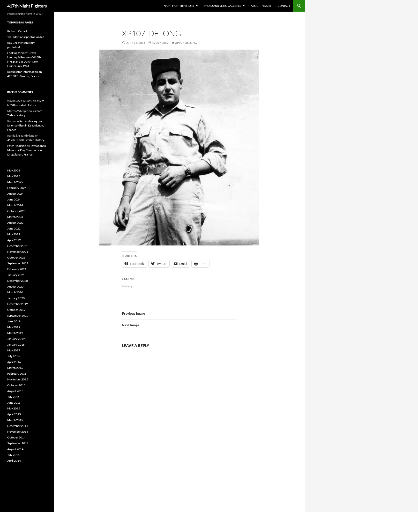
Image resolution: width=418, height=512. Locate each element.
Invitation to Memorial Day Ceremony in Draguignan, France (26, 150)
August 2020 (15, 286)
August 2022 (15, 222)
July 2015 (13, 397)
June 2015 (14, 402)
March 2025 (15, 182)
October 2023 (16, 211)
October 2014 (16, 437)
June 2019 (14, 321)
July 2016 (13, 356)
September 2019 (17, 315)
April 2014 (14, 460)
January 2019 (16, 339)
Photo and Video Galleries (222, 5)
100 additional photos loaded (25, 37)
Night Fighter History (179, 5)
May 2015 (13, 408)
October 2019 (16, 310)
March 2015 (15, 420)
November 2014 (17, 431)
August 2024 (15, 193)
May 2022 (13, 234)
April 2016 (14, 362)
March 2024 (15, 205)
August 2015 (15, 391)
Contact (284, 5)
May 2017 (13, 350)
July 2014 (13, 455)
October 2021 (16, 257)
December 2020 (17, 280)
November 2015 (17, 379)
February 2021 (16, 269)
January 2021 (16, 275)
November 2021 (17, 251)
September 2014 (17, 443)
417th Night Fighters (27, 5)
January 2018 (16, 344)
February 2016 (16, 373)
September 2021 (17, 263)
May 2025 (13, 176)
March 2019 (15, 333)
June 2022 (14, 228)
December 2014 (17, 426)
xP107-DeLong (186, 43)
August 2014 (15, 449)
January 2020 (16, 298)
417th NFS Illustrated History (25, 140)
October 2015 (16, 385)
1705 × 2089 (160, 43)
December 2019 (17, 304)
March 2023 (15, 217)
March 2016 (15, 368)
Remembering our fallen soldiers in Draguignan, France (25, 125)
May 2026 (13, 170)
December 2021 (17, 246)
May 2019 (13, 327)
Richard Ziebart (17, 31)
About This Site (261, 5)
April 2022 (14, 240)
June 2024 (14, 199)
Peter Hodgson (16, 146)
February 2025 (16, 188)
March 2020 (15, 292)
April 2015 (14, 414)
